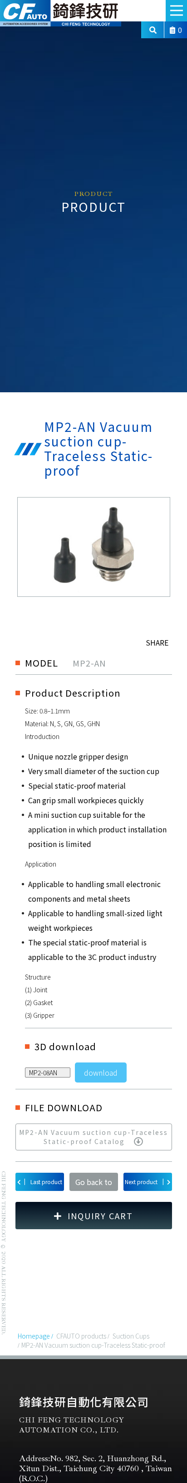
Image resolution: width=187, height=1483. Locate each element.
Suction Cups (131, 1335)
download (101, 1072)
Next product (144, 1181)
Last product (43, 1181)
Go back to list (93, 1183)
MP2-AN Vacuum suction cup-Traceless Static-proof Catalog (93, 1136)
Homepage (34, 1335)
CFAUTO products (81, 1335)
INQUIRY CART (100, 1215)
